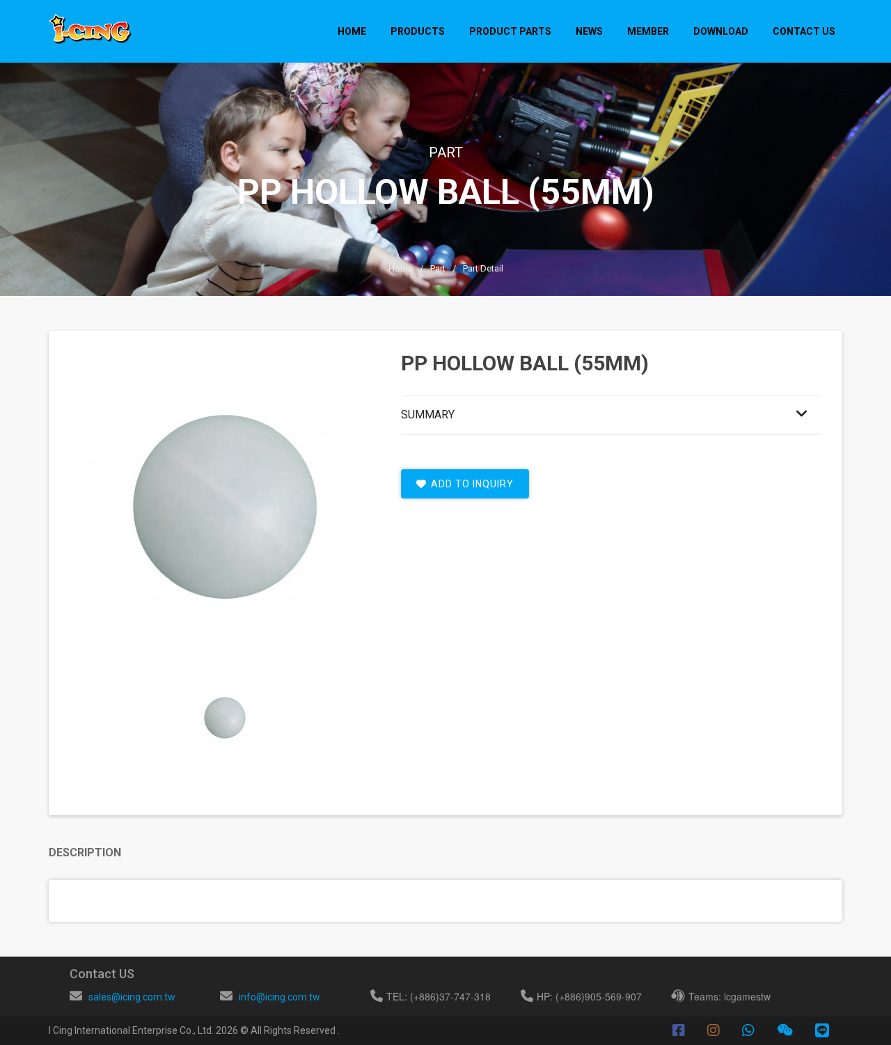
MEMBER (648, 31)
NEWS (589, 31)
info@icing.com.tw (279, 997)
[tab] (225, 718)
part (438, 268)
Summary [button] (428, 414)
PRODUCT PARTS (510, 31)
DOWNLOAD (720, 31)
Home (352, 31)
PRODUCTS (418, 31)
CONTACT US (804, 31)
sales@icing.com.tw (131, 997)
